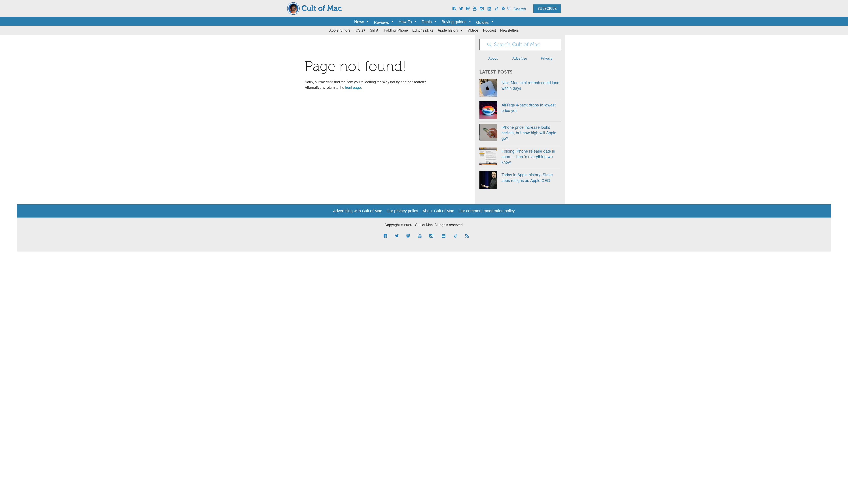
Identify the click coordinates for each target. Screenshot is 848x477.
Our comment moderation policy (486, 211)
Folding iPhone (396, 30)
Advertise (519, 58)
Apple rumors (339, 30)
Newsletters (509, 30)
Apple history (448, 30)
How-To (405, 21)
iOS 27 (360, 30)
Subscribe (547, 9)
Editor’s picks (422, 30)
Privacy (547, 58)
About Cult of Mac (438, 211)
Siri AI (374, 30)
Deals (427, 21)
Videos (473, 30)
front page (353, 87)
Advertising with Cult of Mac (357, 211)
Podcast (489, 30)
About (493, 58)
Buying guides (453, 21)
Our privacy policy (402, 211)
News (359, 21)
